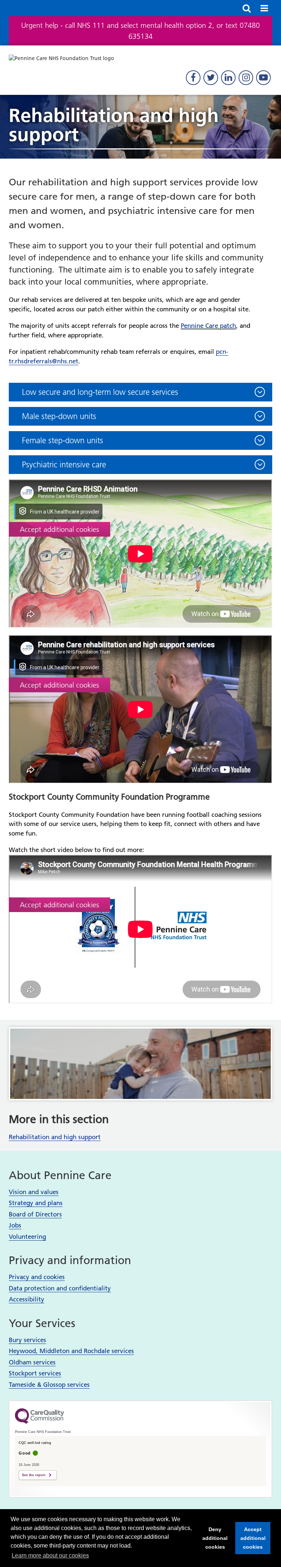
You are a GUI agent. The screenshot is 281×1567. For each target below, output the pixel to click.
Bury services (27, 1340)
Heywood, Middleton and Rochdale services (71, 1351)
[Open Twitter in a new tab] (210, 77)
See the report (33, 1475)
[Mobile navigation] (264, 8)
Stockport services (35, 1373)
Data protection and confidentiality (60, 1288)
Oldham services (32, 1362)
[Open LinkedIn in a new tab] (228, 77)
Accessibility (26, 1299)
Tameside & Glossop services (49, 1384)
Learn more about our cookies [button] (50, 1555)
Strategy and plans (36, 1203)
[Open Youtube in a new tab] (263, 77)
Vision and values (34, 1192)
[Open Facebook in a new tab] (193, 77)
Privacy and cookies (37, 1277)
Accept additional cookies (250, 1540)
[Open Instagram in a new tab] (246, 77)
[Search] (247, 8)
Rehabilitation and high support (55, 1137)
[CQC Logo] (39, 1422)
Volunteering (27, 1236)
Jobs (15, 1225)
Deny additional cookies (213, 1540)
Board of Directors (35, 1214)
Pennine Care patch (208, 325)
